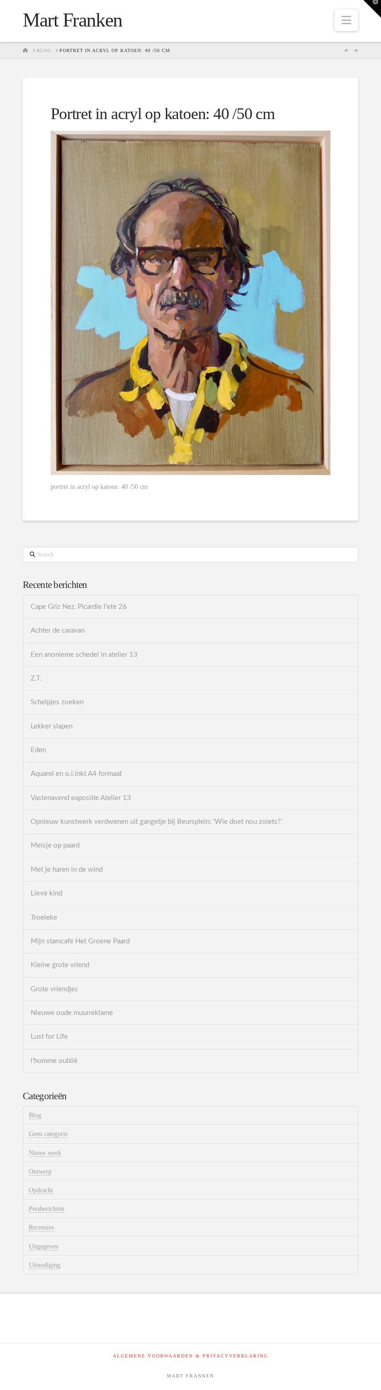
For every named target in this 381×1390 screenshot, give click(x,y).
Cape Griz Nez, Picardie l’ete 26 (79, 606)
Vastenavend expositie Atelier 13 (81, 798)
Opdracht (41, 1190)
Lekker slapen (51, 726)
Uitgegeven (44, 1246)
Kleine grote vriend (60, 965)
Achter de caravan (58, 630)
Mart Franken (72, 20)
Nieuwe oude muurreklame (72, 1012)
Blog (35, 1115)
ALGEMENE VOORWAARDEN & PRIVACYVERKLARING (190, 1355)
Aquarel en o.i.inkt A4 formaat (76, 773)
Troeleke (44, 917)
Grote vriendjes (54, 989)
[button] (346, 20)
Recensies (41, 1227)
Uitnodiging (44, 1265)
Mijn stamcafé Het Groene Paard (80, 941)
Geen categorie (48, 1133)
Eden (38, 750)
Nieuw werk (45, 1152)
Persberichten (46, 1208)
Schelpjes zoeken (57, 702)
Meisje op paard (55, 845)
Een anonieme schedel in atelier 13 (84, 654)
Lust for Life (49, 1036)
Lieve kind (46, 893)
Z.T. (36, 678)
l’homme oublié (54, 1060)
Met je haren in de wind (67, 869)
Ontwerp (40, 1171)
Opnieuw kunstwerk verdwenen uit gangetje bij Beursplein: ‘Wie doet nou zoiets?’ (156, 821)
